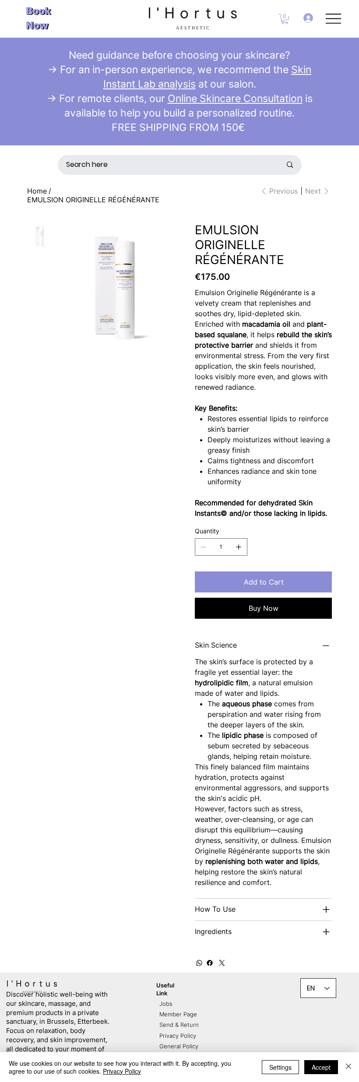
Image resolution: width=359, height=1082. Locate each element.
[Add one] (238, 547)
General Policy (178, 1046)
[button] (285, 19)
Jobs (165, 1003)
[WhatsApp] (199, 963)
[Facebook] (209, 963)
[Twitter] (222, 963)
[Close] (348, 1067)
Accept (321, 1067)
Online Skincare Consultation (235, 98)
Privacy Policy (177, 1035)
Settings (280, 1067)
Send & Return (179, 1024)
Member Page (178, 1014)
